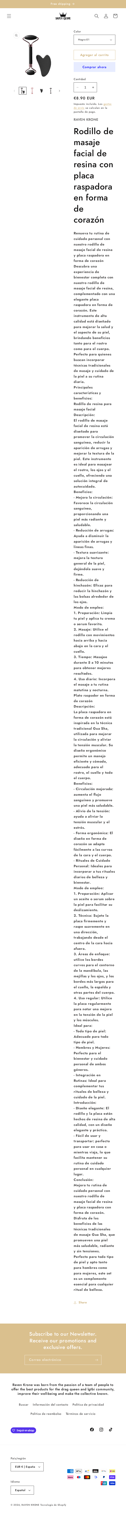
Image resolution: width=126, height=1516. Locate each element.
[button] (9, 16)
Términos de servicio (81, 1414)
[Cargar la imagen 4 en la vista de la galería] (50, 90)
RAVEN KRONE (30, 1505)
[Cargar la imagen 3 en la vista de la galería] (41, 90)
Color (77, 31)
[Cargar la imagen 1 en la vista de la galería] (22, 90)
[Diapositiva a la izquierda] (14, 90)
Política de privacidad (88, 1404)
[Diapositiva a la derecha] (59, 90)
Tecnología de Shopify (53, 1505)
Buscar (24, 1404)
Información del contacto (50, 1404)
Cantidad (80, 79)
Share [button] (83, 1302)
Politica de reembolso (46, 1414)
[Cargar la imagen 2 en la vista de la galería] (32, 90)
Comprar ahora (95, 67)
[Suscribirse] (96, 1360)
